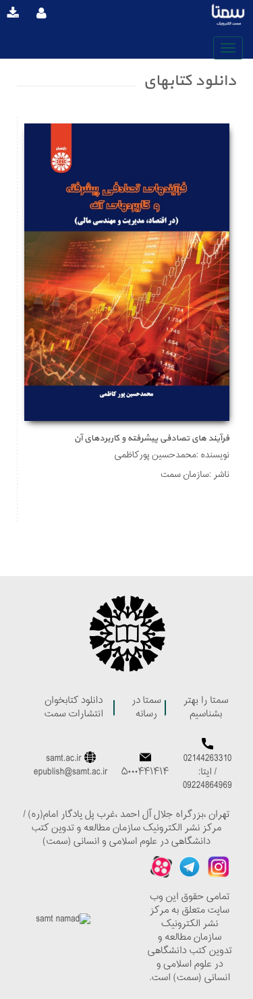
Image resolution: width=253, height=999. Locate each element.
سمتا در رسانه (146, 708)
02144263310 (208, 759)
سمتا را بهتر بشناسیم (206, 708)
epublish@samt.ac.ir (71, 772)
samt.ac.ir (64, 759)
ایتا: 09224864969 (207, 779)
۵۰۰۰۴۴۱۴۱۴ (145, 772)
